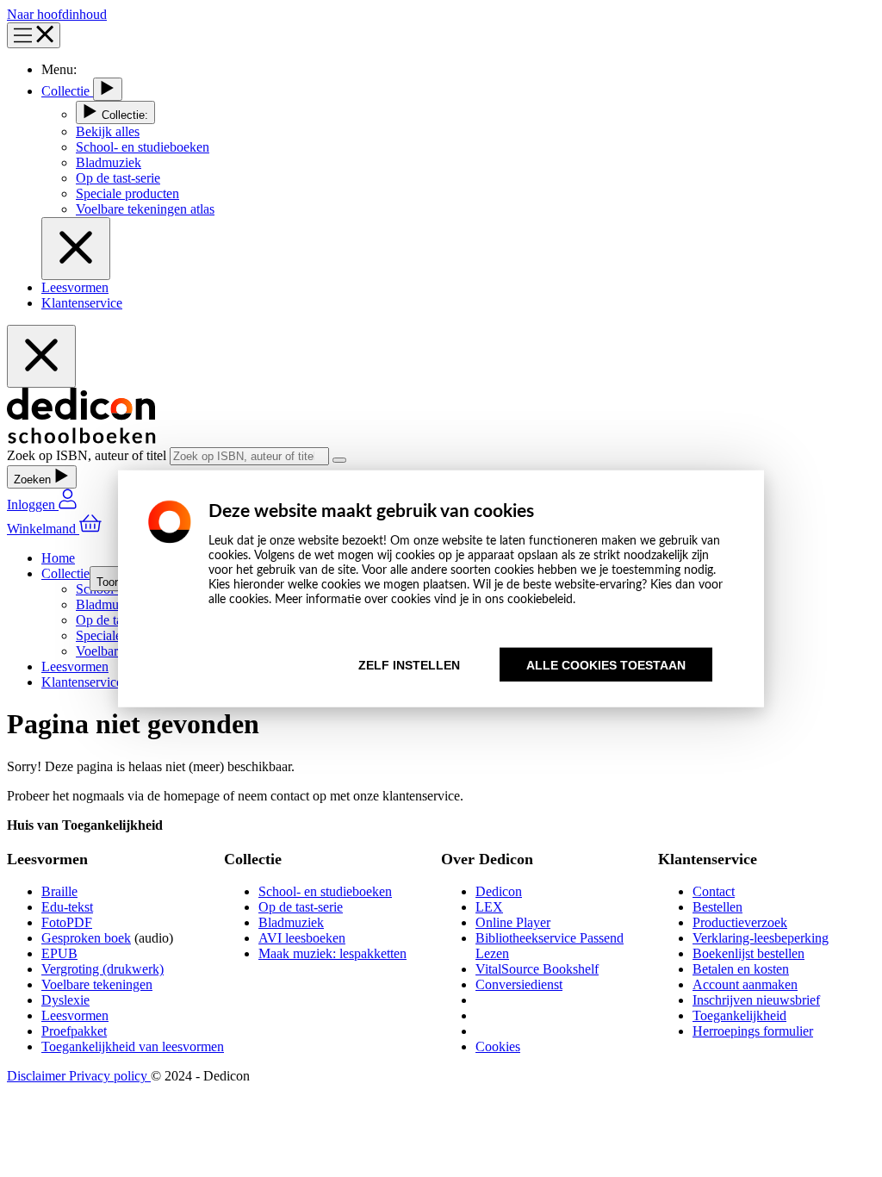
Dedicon (498, 891)
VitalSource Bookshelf (537, 969)
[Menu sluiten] (75, 248)
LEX (489, 907)
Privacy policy (110, 1075)
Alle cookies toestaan (606, 664)
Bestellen (717, 907)
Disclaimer (38, 1075)
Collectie (67, 91)
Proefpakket (74, 1031)
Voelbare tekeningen (96, 984)
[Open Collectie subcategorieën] (107, 89)
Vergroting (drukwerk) (102, 969)
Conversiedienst (518, 984)
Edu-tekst (67, 907)
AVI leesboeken (301, 938)
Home (58, 558)
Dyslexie (65, 1000)
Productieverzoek (740, 922)
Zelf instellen (409, 664)
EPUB (59, 953)
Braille (59, 891)
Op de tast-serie (300, 907)
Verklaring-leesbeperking (761, 938)
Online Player (512, 922)
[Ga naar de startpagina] (81, 439)
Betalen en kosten (741, 969)
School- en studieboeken (325, 891)
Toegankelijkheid (739, 1015)
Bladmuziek (291, 922)
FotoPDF (66, 922)
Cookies (497, 1046)
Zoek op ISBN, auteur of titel (88, 455)
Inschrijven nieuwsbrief (756, 1000)
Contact (714, 891)
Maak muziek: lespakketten (332, 953)
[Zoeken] (339, 460)
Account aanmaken (745, 984)
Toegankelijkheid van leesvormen (132, 1046)
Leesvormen (75, 287)
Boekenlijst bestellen (748, 953)
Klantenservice (81, 303)
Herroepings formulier (753, 1031)
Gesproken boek (86, 938)
